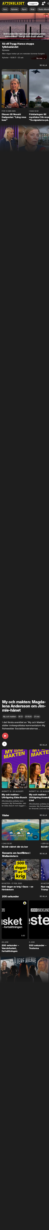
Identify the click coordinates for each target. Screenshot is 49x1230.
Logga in (33, 3)
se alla (43, 65)
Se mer (39, 58)
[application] (24, 27)
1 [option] (4, 744)
